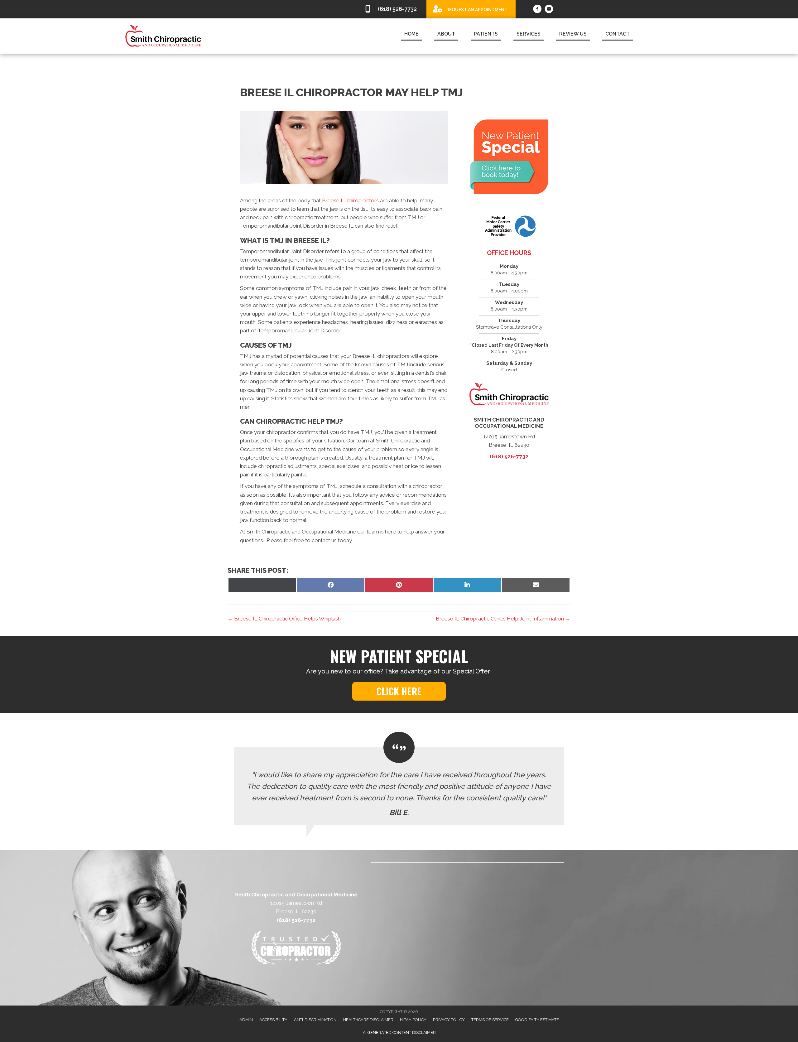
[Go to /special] (471, 9)
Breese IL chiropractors (350, 200)
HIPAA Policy (413, 1019)
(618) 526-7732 (509, 456)
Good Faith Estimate (537, 1019)
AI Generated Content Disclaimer (399, 1032)
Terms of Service (490, 1019)
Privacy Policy (449, 1019)
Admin (246, 1019)
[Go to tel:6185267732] (392, 9)
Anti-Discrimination (315, 1019)
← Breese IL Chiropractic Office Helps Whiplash (284, 618)
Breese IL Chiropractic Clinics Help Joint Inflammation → (503, 618)
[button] (399, 691)
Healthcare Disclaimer (368, 1019)
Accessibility (273, 1019)
